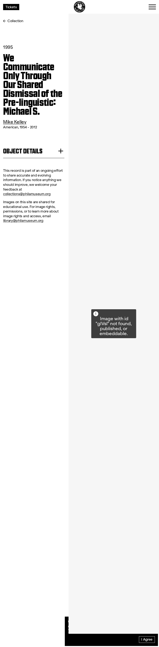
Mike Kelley (14, 121)
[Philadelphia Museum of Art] (79, 7)
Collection (15, 21)
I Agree (147, 639)
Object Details (22, 151)
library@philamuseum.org (23, 221)
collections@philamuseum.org (26, 194)
